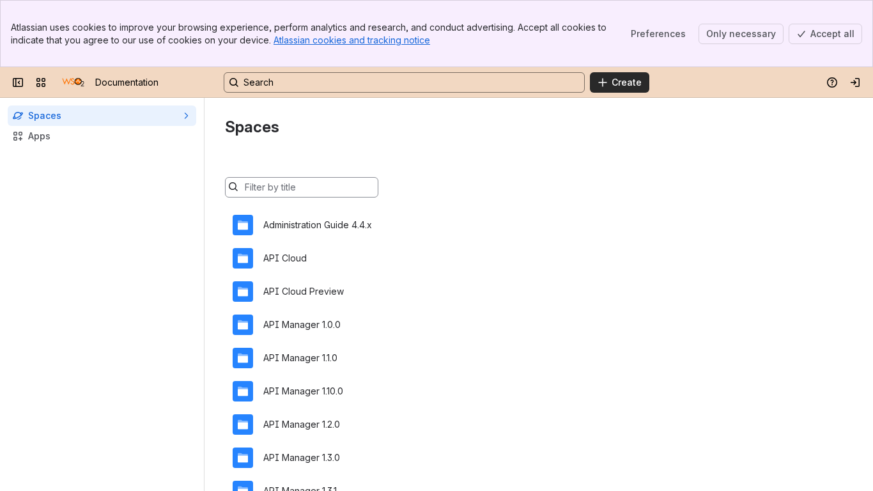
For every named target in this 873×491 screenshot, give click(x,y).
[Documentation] (73, 82)
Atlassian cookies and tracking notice (352, 40)
